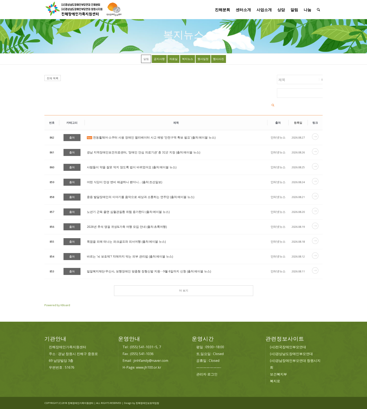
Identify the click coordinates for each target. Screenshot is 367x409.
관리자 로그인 (206, 374)
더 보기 (183, 290)
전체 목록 (52, 78)
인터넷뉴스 (278, 137)
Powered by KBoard (57, 305)
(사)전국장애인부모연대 (288, 347)
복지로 (275, 381)
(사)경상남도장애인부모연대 (291, 353)
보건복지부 (278, 374)
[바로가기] (315, 139)
